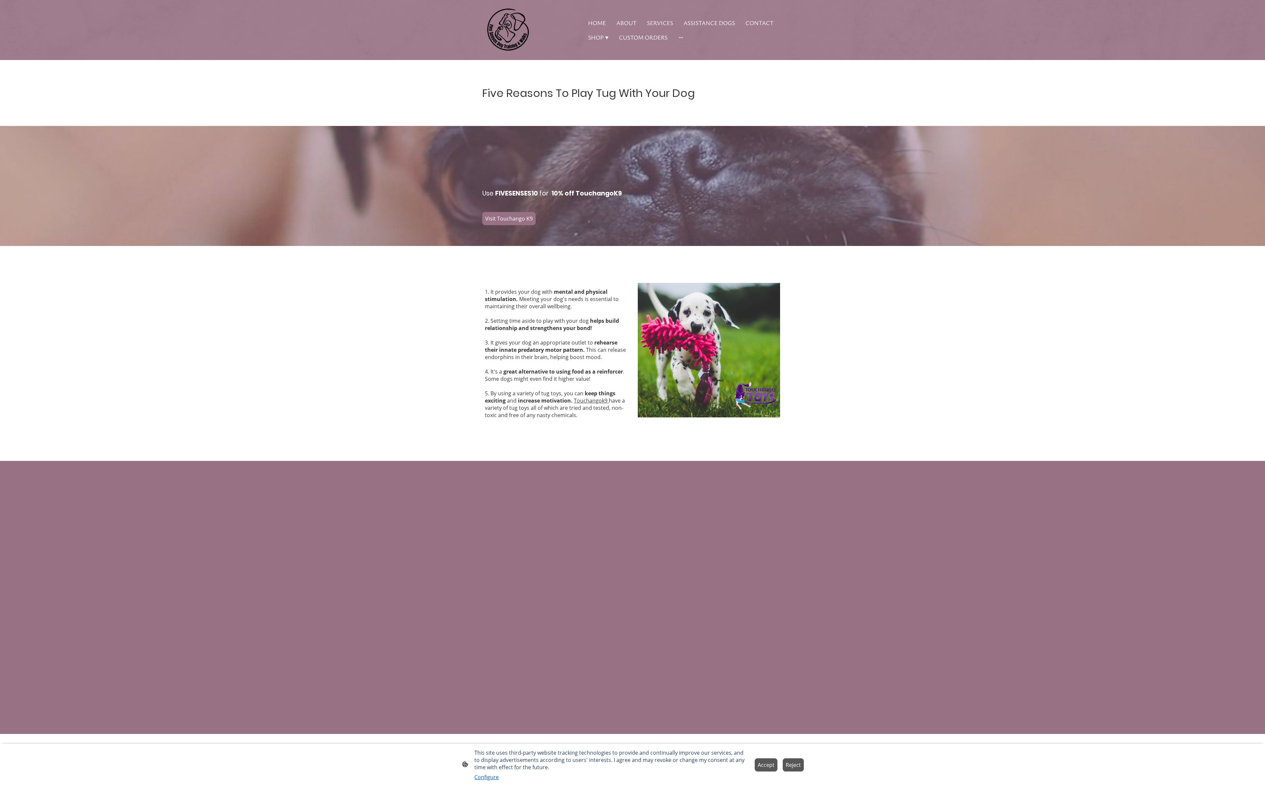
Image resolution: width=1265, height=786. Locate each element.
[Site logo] (507, 30)
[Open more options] (681, 37)
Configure (486, 777)
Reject (793, 765)
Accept (766, 765)
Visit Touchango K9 (509, 218)
